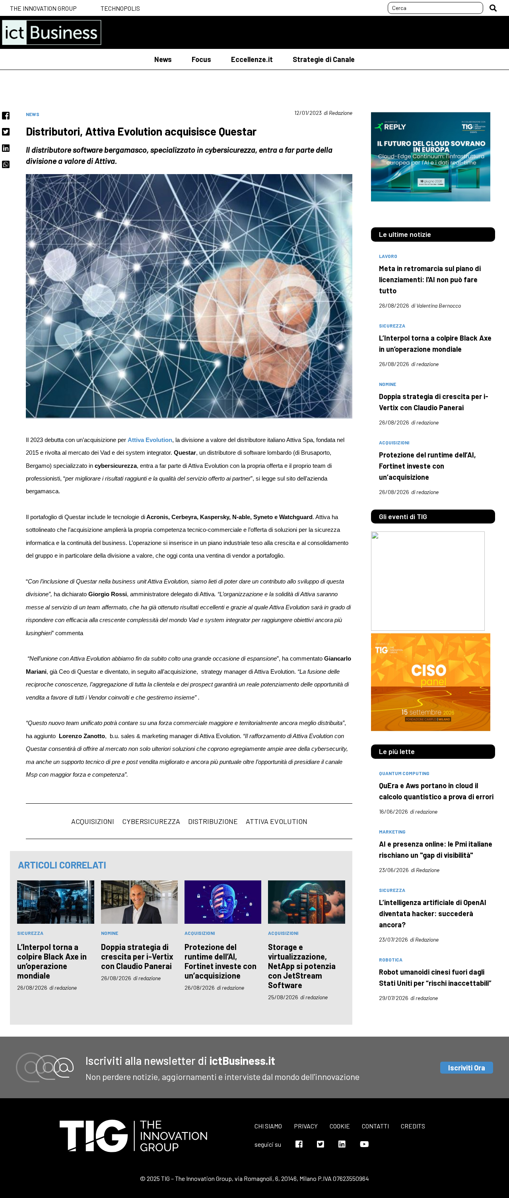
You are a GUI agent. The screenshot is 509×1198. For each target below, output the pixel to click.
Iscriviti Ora (466, 1067)
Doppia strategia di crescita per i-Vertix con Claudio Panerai (137, 956)
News (163, 59)
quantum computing (404, 773)
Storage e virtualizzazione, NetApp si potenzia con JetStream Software (302, 966)
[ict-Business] (51, 32)
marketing (392, 831)
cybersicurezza (151, 821)
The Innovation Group (43, 8)
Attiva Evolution (276, 821)
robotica (390, 959)
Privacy (306, 1126)
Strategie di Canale (324, 59)
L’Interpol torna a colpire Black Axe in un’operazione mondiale (52, 961)
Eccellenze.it (252, 59)
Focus (201, 59)
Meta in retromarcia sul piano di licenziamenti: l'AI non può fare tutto (430, 279)
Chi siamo (268, 1126)
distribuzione (213, 821)
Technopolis (120, 8)
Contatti (375, 1126)
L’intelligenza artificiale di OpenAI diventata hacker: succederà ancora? (432, 913)
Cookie (340, 1126)
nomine (109, 933)
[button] (493, 8)
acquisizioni (92, 821)
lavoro (388, 256)
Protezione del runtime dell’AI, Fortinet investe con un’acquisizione (220, 961)
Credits (413, 1126)
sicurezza (30, 933)
